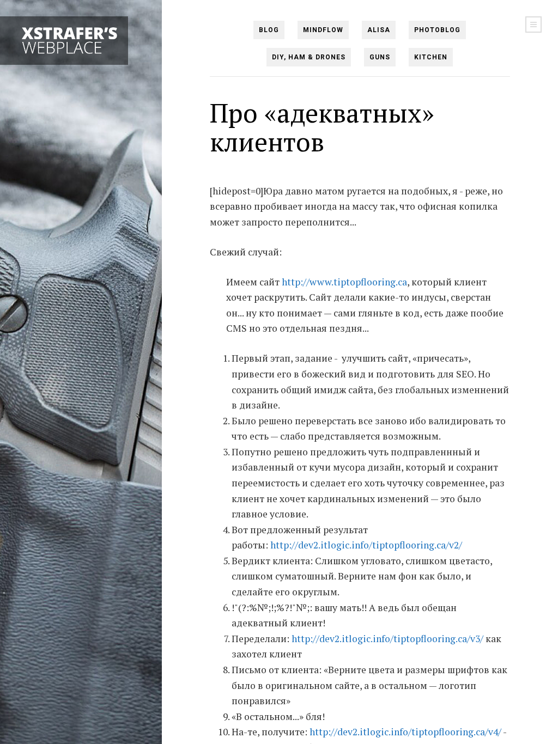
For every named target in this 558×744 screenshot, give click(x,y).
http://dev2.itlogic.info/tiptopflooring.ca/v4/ (405, 731)
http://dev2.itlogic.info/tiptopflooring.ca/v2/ (366, 545)
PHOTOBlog (437, 30)
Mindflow (323, 30)
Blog (269, 30)
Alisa (378, 30)
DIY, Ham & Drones (308, 57)
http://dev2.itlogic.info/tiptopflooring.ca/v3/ (387, 638)
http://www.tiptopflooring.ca (344, 282)
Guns (379, 57)
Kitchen (430, 57)
